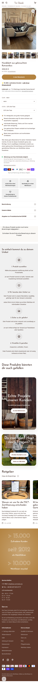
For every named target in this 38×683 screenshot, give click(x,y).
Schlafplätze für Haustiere (14, 6)
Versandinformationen (27, 91)
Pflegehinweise (25, 644)
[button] (19, 234)
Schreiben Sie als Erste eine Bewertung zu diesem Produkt (19, 234)
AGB (3, 638)
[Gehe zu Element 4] (22, 55)
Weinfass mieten (26, 647)
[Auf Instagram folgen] (8, 660)
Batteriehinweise (7, 650)
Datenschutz (6, 644)
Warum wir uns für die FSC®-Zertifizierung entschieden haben (15, 505)
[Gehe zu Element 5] (28, 55)
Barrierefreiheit (6, 654)
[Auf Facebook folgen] (3, 660)
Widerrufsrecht (6, 634)
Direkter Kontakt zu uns (19, 455)
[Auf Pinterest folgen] (12, 660)
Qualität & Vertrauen (27, 631)
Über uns (23, 638)
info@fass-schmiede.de (15, 584)
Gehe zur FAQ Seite (19, 461)
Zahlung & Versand (7, 641)
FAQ (22, 641)
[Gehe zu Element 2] (10, 55)
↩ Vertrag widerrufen (8, 631)
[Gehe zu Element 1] (4, 55)
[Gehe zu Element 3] (16, 55)
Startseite (4, 6)
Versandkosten (12, 71)
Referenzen (24, 634)
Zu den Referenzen (19, 410)
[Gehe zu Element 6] (34, 55)
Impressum (5, 647)
